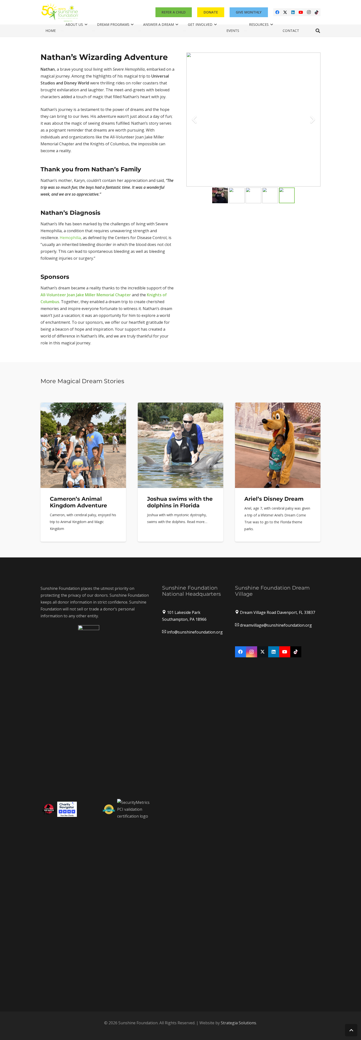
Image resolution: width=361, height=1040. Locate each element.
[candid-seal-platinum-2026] (88, 809)
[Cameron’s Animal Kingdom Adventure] (83, 472)
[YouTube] (301, 12)
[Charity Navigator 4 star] (67, 809)
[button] (318, 31)
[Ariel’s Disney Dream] (277, 472)
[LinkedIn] (293, 12)
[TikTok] (316, 12)
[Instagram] (309, 12)
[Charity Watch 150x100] (49, 809)
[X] (285, 12)
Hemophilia (70, 237)
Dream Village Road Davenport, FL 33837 (277, 612)
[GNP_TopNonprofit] (108, 809)
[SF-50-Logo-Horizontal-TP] (60, 12)
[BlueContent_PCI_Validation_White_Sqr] (133, 809)
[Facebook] (277, 12)
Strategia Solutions (238, 1023)
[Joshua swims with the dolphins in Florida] (180, 472)
